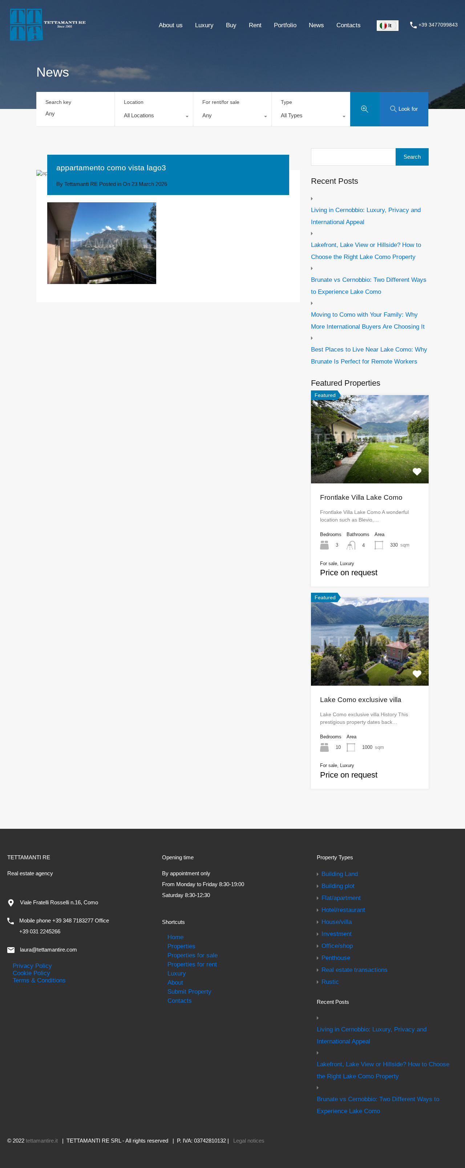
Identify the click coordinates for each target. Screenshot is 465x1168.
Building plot (338, 886)
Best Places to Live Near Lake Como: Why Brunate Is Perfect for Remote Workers (369, 355)
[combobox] (154, 117)
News (316, 25)
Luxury (204, 25)
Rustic (330, 981)
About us (171, 25)
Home (175, 937)
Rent (255, 25)
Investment (337, 933)
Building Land (340, 874)
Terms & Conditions (39, 980)
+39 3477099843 (438, 25)
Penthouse (336, 957)
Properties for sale (192, 955)
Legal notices (248, 1140)
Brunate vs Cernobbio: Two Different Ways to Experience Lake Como (368, 285)
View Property (370, 466)
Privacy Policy (32, 965)
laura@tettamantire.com (48, 949)
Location (133, 102)
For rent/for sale (220, 102)
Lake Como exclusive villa (360, 699)
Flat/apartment (341, 898)
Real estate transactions (355, 969)
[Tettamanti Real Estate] (47, 38)
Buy (231, 25)
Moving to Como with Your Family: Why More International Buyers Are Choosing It (368, 320)
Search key (58, 102)
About (175, 982)
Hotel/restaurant (343, 910)
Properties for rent (192, 964)
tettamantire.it (42, 1140)
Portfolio (285, 25)
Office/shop (337, 945)
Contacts (348, 25)
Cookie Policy (31, 973)
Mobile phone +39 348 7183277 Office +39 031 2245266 (64, 925)
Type (286, 102)
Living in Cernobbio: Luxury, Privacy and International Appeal (366, 216)
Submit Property (189, 991)
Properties (181, 946)
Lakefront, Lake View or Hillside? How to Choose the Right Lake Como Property (366, 251)
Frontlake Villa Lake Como (361, 497)
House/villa (337, 921)
